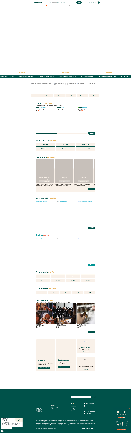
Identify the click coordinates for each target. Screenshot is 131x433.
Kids (88, 5)
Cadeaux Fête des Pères (60, 426)
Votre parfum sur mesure (59, 324)
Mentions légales (45, 428)
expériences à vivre (38, 421)
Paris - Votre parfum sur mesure (81, 324)
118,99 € (82, 110)
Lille (71, 410)
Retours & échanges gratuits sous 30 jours (25, 76)
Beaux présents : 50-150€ (39, 410)
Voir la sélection (121, 429)
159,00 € (57, 327)
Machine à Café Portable (81, 109)
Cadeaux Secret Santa (75, 426)
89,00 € (37, 327)
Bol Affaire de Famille (60, 109)
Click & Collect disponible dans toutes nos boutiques (44, 76)
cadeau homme (58, 420)
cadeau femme (64, 420)
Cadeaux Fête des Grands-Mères (46, 426)
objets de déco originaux (80, 423)
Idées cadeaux (57, 5)
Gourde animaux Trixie (60, 241)
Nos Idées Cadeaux (38, 397)
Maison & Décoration (77, 5)
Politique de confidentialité (53, 428)
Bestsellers (53, 5)
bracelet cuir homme (66, 423)
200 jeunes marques (56, 421)
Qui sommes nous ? (53, 398)
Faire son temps (80, 240)
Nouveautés (49, 5)
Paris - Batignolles (73, 409)
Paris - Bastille (72, 408)
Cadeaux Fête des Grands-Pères (68, 426)
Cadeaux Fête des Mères (53, 426)
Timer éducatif (80, 241)
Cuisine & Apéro (68, 5)
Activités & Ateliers (84, 5)
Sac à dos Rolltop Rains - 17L (40, 109)
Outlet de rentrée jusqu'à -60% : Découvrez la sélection (66, 76)
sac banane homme (73, 423)
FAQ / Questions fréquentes (90, 403)
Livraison (52, 397)
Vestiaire (72, 5)
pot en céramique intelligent (45, 423)
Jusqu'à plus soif (59, 240)
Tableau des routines (39, 241)
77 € (39, 110)
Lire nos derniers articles (44, 367)
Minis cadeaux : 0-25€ (38, 408)
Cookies (48, 428)
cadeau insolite (69, 420)
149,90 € (79, 110)
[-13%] (67, 238)
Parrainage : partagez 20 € (54, 407)
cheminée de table (39, 423)
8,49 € (60, 110)
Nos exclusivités (62, 5)
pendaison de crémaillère (39, 424)
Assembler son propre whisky (40, 325)
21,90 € (58, 110)
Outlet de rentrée (43, 5)
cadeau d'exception (74, 420)
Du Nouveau (37, 398)
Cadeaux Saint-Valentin (38, 426)
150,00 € (78, 327)
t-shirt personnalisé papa (53, 423)
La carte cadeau (53, 408)
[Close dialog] (129, 408)
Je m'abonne (93, 397)
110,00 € (37, 110)
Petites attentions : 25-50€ (39, 409)
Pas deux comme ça (38, 324)
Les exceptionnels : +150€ (39, 411)
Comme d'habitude (38, 240)
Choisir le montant (86, 351)
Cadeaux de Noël (80, 426)
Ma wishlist (86, 369)
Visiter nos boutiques (64, 366)
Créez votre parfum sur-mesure (61, 325)
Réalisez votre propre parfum (81, 325)
